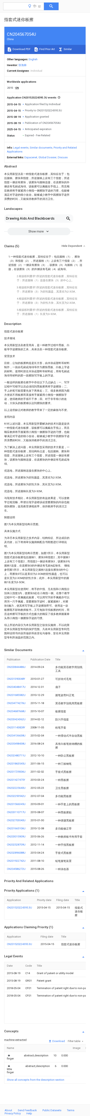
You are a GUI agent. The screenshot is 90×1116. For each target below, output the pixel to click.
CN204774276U (16, 703)
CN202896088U (16, 852)
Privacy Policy (13, 1113)
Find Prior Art (47, 49)
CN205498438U (16, 743)
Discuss (63, 157)
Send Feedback (27, 1110)
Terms (70, 1110)
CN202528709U (16, 844)
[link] (10, 1057)
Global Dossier (48, 157)
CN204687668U (16, 711)
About (8, 1110)
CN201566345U (16, 804)
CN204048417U (16, 686)
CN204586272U (16, 868)
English (33, 59)
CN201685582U (16, 695)
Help (29, 1113)
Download (58, 1041)
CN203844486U (16, 667)
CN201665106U (16, 828)
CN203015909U (16, 836)
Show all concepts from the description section (35, 1079)
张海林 (22, 65)
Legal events (20, 147)
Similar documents (41, 147)
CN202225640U (16, 787)
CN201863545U (16, 763)
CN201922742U (16, 860)
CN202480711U (16, 755)
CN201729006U (16, 771)
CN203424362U (16, 719)
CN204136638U (16, 735)
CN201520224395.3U (19, 907)
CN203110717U (16, 812)
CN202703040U (16, 820)
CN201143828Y (16, 727)
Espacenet (30, 157)
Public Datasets (51, 1110)
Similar (67, 49)
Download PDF (21, 49)
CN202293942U (16, 796)
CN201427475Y (16, 779)
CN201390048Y (16, 678)
